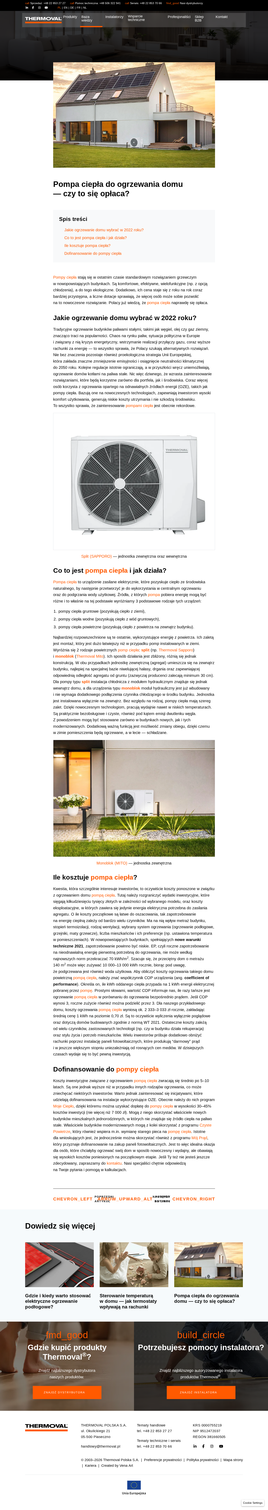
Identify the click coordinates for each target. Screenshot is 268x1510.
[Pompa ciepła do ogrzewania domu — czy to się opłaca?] (208, 1264)
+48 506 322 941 (110, 3)
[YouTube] (46, 7)
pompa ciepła (158, 303)
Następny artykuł (184, 1199)
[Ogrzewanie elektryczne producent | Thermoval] (46, 1427)
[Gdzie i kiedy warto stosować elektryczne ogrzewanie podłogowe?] (59, 1264)
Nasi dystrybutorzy (191, 3)
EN (65, 7)
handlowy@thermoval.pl (100, 1446)
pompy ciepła (137, 1069)
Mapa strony (233, 1460)
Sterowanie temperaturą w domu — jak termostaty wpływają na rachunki (128, 1301)
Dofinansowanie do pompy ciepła (92, 253)
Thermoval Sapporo (176, 650)
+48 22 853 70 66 (151, 3)
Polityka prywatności (203, 1460)
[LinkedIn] (28, 7)
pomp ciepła (128, 650)
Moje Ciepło (63, 1106)
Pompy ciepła (65, 277)
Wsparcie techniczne (136, 18)
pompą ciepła (103, 895)
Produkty (70, 17)
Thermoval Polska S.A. (121, 1460)
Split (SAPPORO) (96, 556)
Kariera (90, 1466)
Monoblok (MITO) (112, 863)
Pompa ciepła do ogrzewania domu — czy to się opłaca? (206, 1298)
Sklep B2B (199, 18)
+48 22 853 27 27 (55, 3)
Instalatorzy (114, 17)
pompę (86, 990)
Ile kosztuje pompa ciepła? (87, 245)
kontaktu (114, 1163)
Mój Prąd (199, 1138)
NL (85, 7)
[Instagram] (41, 7)
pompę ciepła (179, 1131)
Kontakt (222, 17)
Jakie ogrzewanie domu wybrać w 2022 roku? (104, 230)
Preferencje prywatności (163, 1460)
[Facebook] (35, 7)
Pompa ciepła (65, 582)
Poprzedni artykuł (83, 1199)
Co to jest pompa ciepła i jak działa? (95, 238)
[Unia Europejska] (134, 1487)
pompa (154, 594)
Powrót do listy (134, 1199)
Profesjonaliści (179, 17)
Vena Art (126, 1466)
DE (72, 7)
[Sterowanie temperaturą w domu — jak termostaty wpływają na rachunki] (134, 1264)
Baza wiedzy (86, 18)
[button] (253, 1503)
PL (59, 7)
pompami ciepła (139, 405)
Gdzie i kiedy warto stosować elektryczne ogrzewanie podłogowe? (58, 1301)
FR (78, 7)
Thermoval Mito (89, 656)
